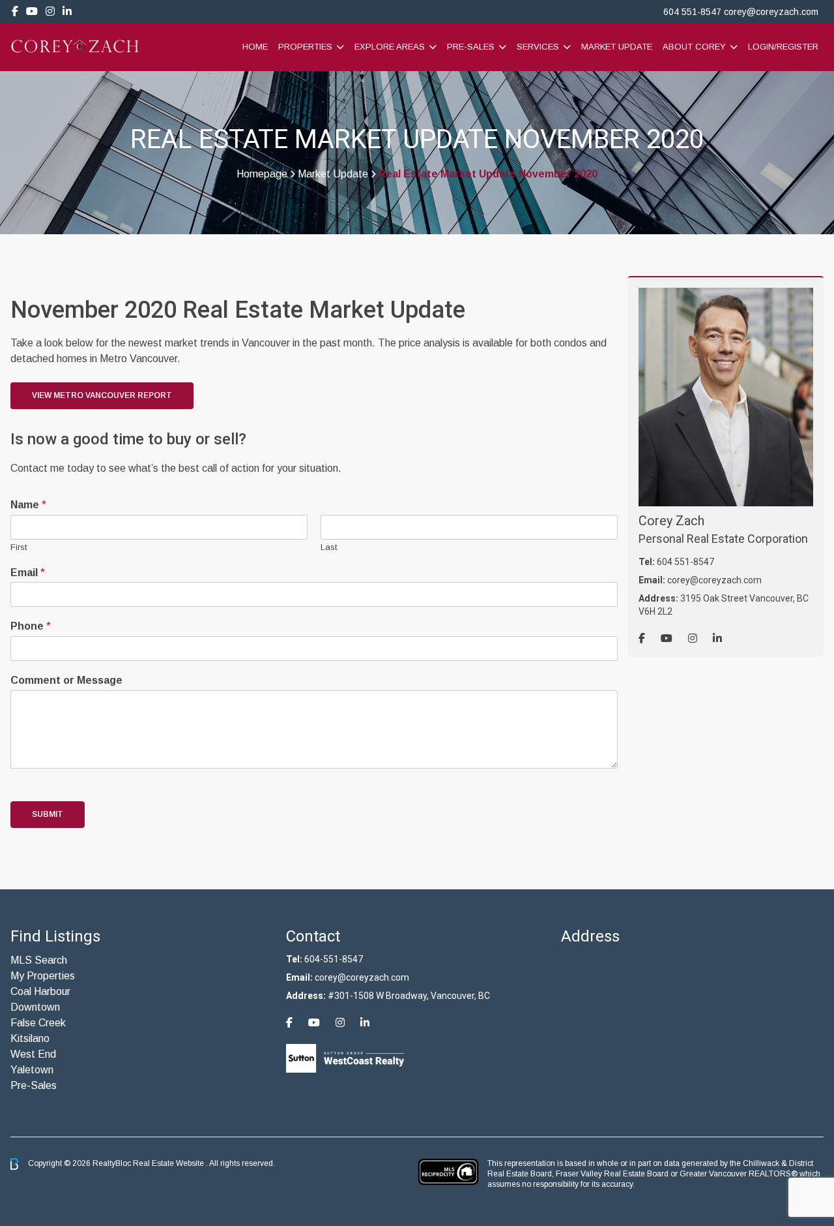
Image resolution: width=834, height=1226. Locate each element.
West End (33, 1054)
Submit (47, 814)
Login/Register (783, 47)
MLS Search (38, 960)
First (18, 547)
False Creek (38, 1022)
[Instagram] (50, 11)
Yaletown (31, 1069)
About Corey (694, 47)
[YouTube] (32, 11)
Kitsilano (30, 1038)
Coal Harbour (40, 991)
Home (255, 47)
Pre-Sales (471, 47)
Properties (305, 47)
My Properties (42, 975)
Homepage (262, 174)
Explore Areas (389, 47)
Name (28, 504)
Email (27, 572)
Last (329, 547)
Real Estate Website (169, 1163)
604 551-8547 (692, 12)
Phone (30, 626)
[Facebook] (15, 11)
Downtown (35, 1007)
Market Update (616, 47)
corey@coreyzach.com (771, 12)
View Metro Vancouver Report (102, 395)
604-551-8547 (333, 959)
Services (538, 47)
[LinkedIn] (67, 11)
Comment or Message (66, 680)
